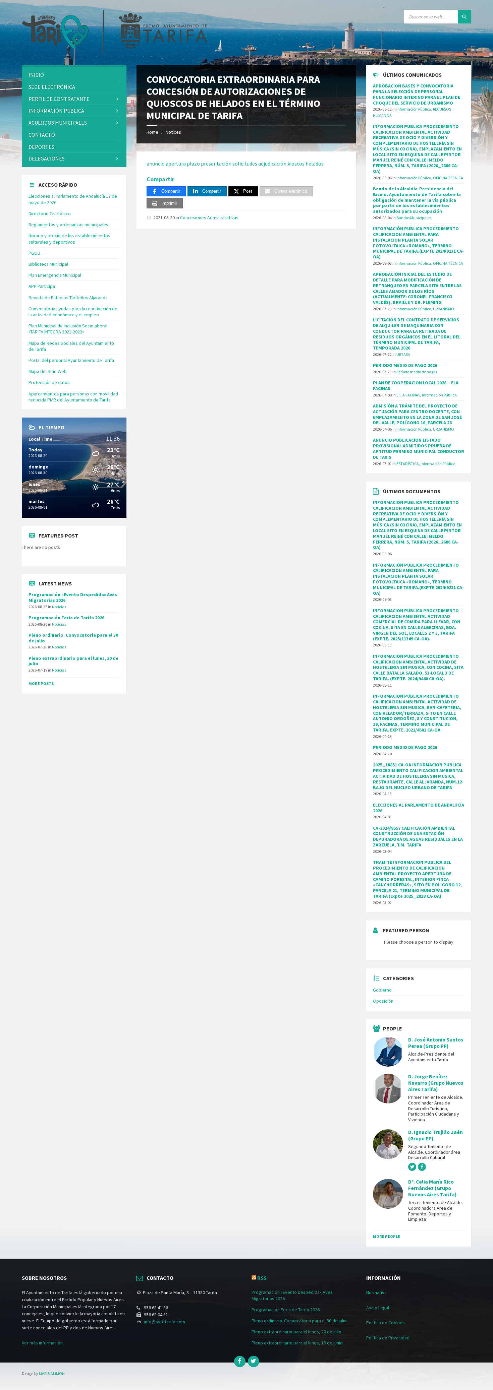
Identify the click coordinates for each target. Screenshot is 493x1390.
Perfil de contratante (59, 99)
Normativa (376, 1292)
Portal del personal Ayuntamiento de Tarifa (71, 360)
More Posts (41, 683)
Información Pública (56, 110)
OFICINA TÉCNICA (448, 177)
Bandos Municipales (413, 217)
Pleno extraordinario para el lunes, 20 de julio (73, 661)
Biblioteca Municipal (48, 264)
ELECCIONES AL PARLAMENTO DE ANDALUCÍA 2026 (418, 808)
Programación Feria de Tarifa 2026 (66, 618)
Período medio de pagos (416, 371)
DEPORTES (41, 146)
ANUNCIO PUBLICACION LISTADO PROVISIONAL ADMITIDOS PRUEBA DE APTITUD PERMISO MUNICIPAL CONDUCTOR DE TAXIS (418, 448)
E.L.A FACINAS (408, 394)
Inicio (36, 74)
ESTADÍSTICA (407, 463)
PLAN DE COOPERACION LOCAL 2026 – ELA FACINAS (415, 385)
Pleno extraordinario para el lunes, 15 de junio (297, 1343)
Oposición (383, 1001)
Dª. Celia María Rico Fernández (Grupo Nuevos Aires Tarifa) (432, 1188)
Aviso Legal (377, 1308)
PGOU (34, 253)
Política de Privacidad (387, 1338)
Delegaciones (47, 158)
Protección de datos (49, 382)
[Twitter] (253, 1361)
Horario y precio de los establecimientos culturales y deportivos (69, 239)
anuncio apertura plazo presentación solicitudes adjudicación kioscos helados (235, 163)
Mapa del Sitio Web (48, 371)
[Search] (464, 16)
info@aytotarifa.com (164, 1322)
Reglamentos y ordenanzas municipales (68, 225)
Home (152, 132)
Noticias (59, 606)
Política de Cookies (385, 1323)
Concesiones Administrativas (209, 217)
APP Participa (42, 286)
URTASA (403, 354)
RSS (262, 1277)
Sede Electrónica (52, 86)
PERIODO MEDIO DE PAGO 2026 (405, 365)
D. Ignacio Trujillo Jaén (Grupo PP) (435, 1135)
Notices (173, 132)
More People (386, 1236)
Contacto (42, 134)
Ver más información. (43, 1343)
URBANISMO (443, 308)
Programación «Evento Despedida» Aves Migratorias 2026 (73, 597)
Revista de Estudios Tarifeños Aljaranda (68, 298)
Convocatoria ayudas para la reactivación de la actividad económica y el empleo (73, 312)
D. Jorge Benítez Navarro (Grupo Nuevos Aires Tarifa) (435, 1082)
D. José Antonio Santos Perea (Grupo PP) (435, 1042)
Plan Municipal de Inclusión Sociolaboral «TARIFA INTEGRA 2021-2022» (68, 329)
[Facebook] (239, 1361)
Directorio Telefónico (50, 213)
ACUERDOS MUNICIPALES (58, 122)
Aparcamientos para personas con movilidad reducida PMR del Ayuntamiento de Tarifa (73, 397)
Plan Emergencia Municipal (55, 275)
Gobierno (382, 990)
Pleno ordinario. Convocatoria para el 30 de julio (73, 638)
